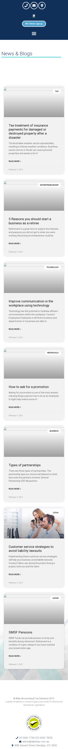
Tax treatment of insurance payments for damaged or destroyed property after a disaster (28, 131)
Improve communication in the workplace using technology (31, 303)
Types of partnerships (25, 465)
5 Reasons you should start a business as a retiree (30, 221)
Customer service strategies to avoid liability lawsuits (31, 549)
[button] (34, 33)
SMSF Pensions (20, 632)
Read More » (15, 161)
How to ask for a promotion (29, 387)
